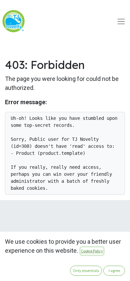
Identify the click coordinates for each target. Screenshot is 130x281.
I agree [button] (114, 270)
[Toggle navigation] (121, 21)
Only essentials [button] (86, 270)
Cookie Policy (92, 250)
